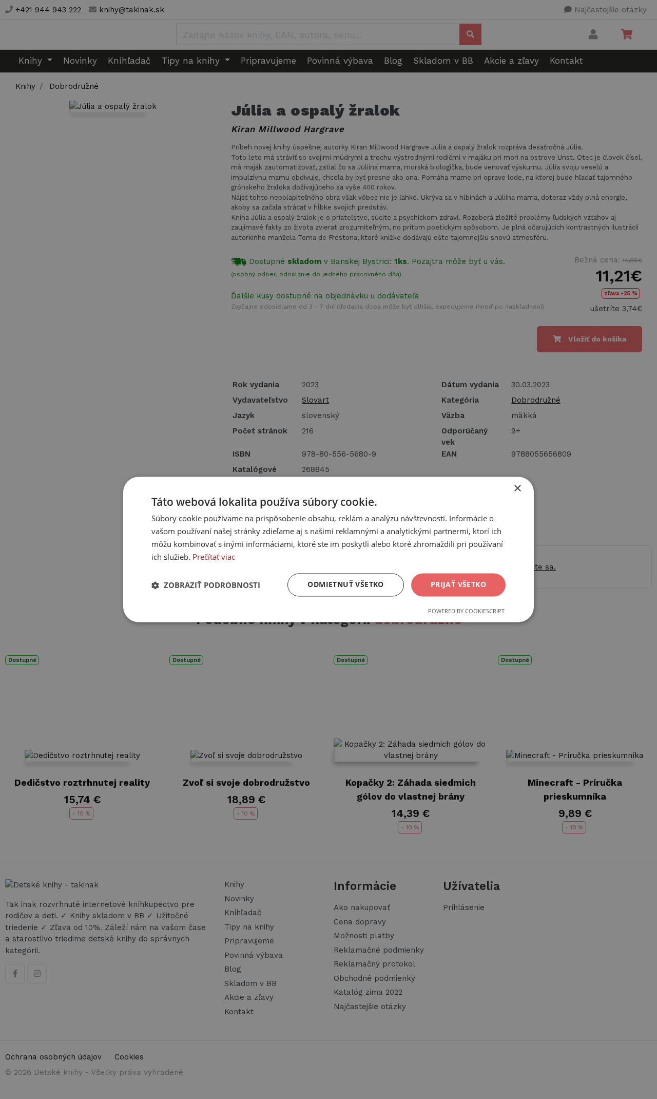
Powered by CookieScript (466, 611)
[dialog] (328, 549)
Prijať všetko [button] (458, 585)
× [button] (517, 488)
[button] (205, 585)
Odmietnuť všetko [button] (345, 585)
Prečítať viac (213, 557)
